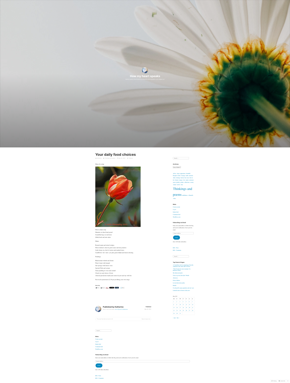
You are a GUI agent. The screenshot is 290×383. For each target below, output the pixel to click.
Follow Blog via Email (179, 222)
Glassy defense (176, 280)
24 (180, 310)
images (181, 180)
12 (186, 304)
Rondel (174, 285)
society (192, 182)
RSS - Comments (177, 250)
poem (174, 182)
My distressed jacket (178, 273)
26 (186, 310)
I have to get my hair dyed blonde (181, 275)
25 (183, 310)
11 (183, 304)
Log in (174, 209)
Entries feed (175, 212)
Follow (176, 237)
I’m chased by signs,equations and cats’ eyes (183, 288)
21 (192, 307)
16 (177, 307)
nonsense (191, 180)
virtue (174, 198)
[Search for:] (181, 158)
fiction (182, 178)
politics (182, 182)
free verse (186, 178)
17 (180, 307)
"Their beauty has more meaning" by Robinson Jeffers (181, 269)
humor (177, 180)
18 (183, 307)
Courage (183, 175)
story (182, 184)
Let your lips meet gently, (179, 283)
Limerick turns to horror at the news (181, 290)
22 (173, 310)
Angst (178, 173)
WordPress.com (176, 217)
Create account (176, 207)
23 (177, 310)
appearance (183, 173)
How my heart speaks (145, 76)
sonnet (174, 184)
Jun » (178, 318)
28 (192, 310)
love (184, 180)
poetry (178, 182)
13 (189, 304)
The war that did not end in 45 (104, 319)
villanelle (190, 195)
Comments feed (176, 214)
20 (189, 307)
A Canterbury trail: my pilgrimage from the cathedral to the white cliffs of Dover (183, 265)
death (187, 175)
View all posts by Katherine (121, 309)
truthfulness (185, 195)
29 (173, 313)
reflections (187, 182)
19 (186, 307)
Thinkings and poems (110, 158)
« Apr (174, 318)
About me (175, 278)
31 (180, 313)
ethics (174, 178)
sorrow (178, 184)
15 (173, 307)
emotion (191, 175)
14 (192, 304)
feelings (178, 178)
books (179, 175)
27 (189, 310)
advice (174, 173)
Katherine (99, 158)
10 (180, 304)
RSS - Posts (176, 248)
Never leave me (146, 319)
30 (177, 313)
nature (187, 180)
